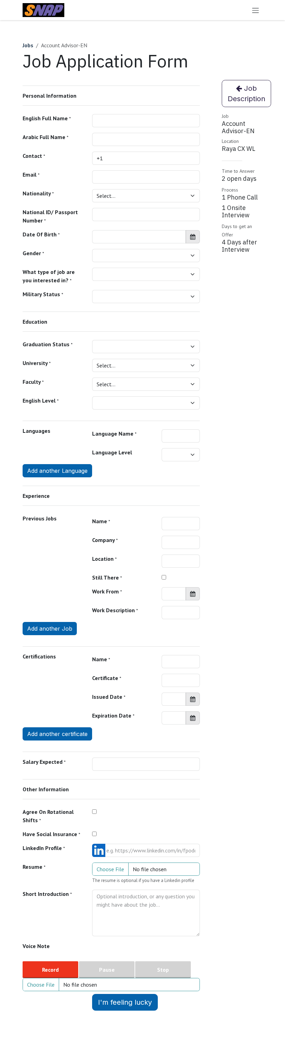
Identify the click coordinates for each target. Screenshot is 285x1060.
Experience (36, 495)
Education (35, 321)
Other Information (46, 789)
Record (50, 969)
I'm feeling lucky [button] (125, 1002)
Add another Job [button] (49, 628)
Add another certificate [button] (57, 733)
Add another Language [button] (57, 470)
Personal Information (49, 95)
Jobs (28, 45)
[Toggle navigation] (255, 10)
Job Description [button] (246, 93)
